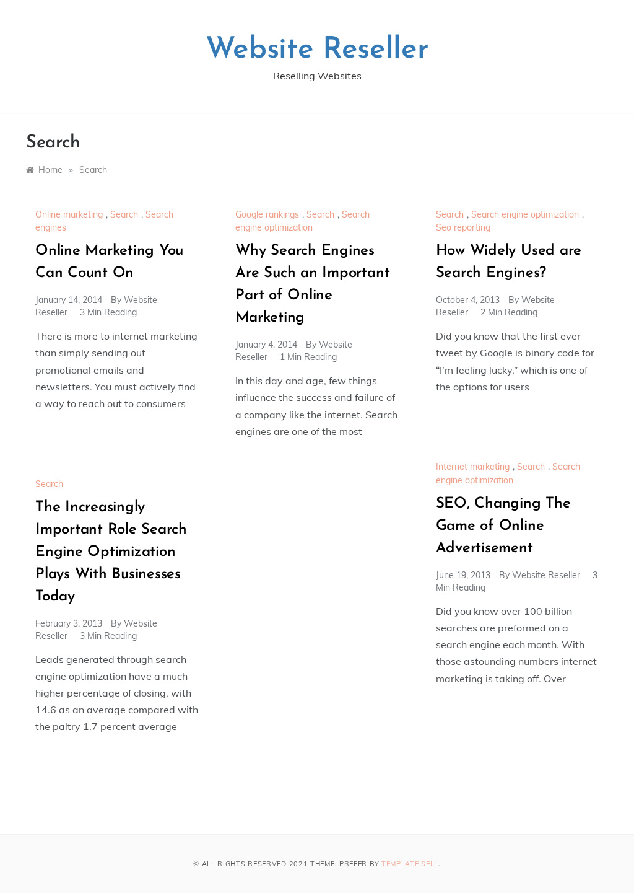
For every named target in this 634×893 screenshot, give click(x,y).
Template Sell (409, 864)
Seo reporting (463, 227)
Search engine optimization (525, 214)
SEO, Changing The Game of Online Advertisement (503, 526)
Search (124, 214)
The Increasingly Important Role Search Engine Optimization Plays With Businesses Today (111, 552)
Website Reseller (317, 50)
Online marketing (69, 214)
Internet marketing (473, 466)
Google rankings (267, 214)
